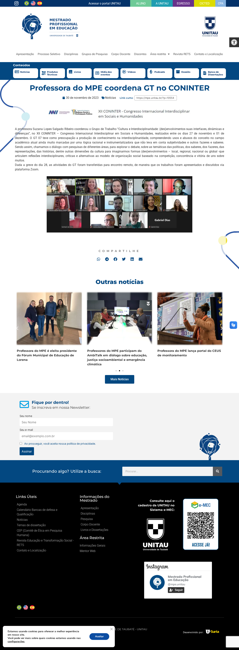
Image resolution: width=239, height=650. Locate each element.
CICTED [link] (205, 3)
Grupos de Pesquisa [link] (95, 54)
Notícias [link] (25, 72)
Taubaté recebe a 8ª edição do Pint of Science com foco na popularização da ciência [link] (82, 355)
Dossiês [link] (185, 72)
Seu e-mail (26, 429)
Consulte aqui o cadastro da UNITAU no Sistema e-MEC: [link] (156, 505)
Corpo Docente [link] (120, 54)
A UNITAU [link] (162, 3)
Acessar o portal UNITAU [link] (105, 3)
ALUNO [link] (141, 3)
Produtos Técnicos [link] (52, 73)
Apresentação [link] (25, 54)
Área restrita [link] (158, 54)
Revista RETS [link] (181, 54)
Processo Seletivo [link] (49, 54)
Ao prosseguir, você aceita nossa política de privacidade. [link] (60, 443)
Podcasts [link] (159, 72)
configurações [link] (16, 641)
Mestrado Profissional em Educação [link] (184, 578)
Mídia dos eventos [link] (106, 73)
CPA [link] (220, 3)
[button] (98, 259)
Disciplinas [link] (71, 54)
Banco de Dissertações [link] (215, 73)
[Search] (217, 471)
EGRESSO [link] (183, 3)
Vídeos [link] (132, 72)
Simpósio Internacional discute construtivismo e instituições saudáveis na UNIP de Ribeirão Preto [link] (153, 355)
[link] (234, 42)
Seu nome (26, 415)
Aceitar (99, 636)
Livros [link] (77, 72)
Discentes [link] (140, 54)
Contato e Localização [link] (208, 54)
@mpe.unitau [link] (176, 584)
